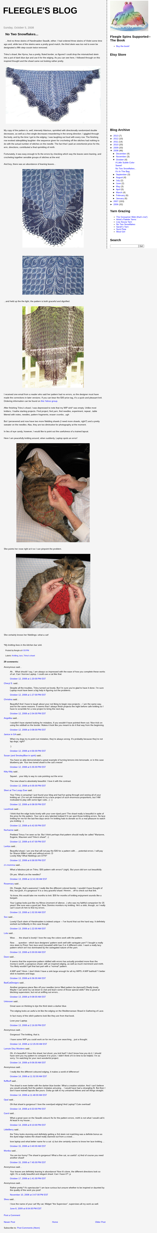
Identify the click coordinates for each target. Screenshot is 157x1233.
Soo (6, 917)
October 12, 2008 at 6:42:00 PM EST (28, 825)
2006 (116, 204)
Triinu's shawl (29, 656)
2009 (116, 147)
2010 (116, 144)
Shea (6, 1199)
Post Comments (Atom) (28, 1228)
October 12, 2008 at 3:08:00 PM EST (28, 729)
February (121, 195)
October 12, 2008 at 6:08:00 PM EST (28, 804)
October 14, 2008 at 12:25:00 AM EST (28, 1044)
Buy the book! (123, 46)
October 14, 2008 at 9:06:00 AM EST (28, 1062)
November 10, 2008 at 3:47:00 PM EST (29, 1194)
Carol (6, 1113)
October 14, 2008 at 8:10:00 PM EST (28, 1125)
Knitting (15, 656)
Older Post (100, 1222)
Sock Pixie (121, 229)
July (118, 180)
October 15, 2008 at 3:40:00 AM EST (28, 1146)
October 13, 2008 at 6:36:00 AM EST (28, 978)
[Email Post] (29, 650)
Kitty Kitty (8, 771)
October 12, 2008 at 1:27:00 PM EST (28, 695)
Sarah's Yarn (122, 227)
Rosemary (9, 883)
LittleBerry (9, 1129)
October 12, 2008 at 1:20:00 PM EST (28, 678)
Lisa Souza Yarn (124, 222)
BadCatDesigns (11, 982)
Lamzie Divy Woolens (14, 1048)
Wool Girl (120, 231)
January (120, 198)
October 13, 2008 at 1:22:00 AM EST (28, 928)
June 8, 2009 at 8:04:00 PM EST (26, 1208)
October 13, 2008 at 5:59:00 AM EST (28, 952)
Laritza (7, 846)
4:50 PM (25, 650)
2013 (116, 135)
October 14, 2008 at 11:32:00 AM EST (28, 1076)
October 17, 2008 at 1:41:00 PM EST (28, 1178)
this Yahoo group (49, 401)
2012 (116, 138)
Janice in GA (10, 734)
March (119, 192)
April (118, 189)
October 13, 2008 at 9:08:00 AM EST (28, 997)
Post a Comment (12, 1215)
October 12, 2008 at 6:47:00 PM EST (28, 841)
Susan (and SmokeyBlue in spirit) (20, 755)
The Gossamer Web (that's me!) (131, 217)
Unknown (8, 1001)
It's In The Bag (122, 171)
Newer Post (9, 1222)
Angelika (8, 718)
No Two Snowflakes (125, 224)
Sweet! (118, 165)
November (121, 156)
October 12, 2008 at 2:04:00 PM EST (28, 713)
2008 (116, 150)
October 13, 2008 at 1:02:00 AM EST (28, 912)
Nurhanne (8, 830)
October (120, 159)
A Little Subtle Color (124, 162)
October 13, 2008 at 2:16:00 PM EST (28, 1025)
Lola (6, 933)
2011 (116, 141)
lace (21, 656)
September (121, 174)
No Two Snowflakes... (21, 34)
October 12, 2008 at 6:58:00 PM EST (28, 860)
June (118, 183)
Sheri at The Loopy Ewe (15, 790)
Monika (7, 1150)
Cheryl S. (8, 683)
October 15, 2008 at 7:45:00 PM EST (28, 1162)
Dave (6, 957)
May (118, 186)
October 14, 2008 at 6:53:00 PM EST (28, 1109)
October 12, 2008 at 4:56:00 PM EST (28, 751)
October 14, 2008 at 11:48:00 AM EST (28, 1095)
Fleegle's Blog (40, 10)
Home (55, 1222)
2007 (116, 201)
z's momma (9, 865)
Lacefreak (8, 809)
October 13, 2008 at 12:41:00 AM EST (28, 879)
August (119, 177)
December (121, 153)
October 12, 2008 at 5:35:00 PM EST (28, 767)
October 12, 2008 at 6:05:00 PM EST (28, 785)
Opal (6, 1099)
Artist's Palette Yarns (126, 219)
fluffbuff (7, 1081)
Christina (8, 699)
